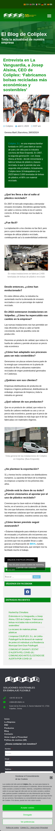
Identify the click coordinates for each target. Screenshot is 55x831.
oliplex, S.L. (14, 143)
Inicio (7, 719)
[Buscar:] (18, 577)
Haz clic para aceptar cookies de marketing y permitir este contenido (26, 566)
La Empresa (9, 722)
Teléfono (8, 769)
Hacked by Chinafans (18, 612)
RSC (6, 725)
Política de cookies (12, 828)
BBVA (33, 544)
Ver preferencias (27, 822)
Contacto (8, 734)
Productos (9, 728)
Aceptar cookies (27, 808)
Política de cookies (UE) (15, 740)
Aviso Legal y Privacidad (15, 737)
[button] (51, 777)
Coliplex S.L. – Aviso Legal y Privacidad (34, 828)
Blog (6, 731)
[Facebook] (27, 592)
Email (7, 759)
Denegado (27, 815)
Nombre (8, 749)
